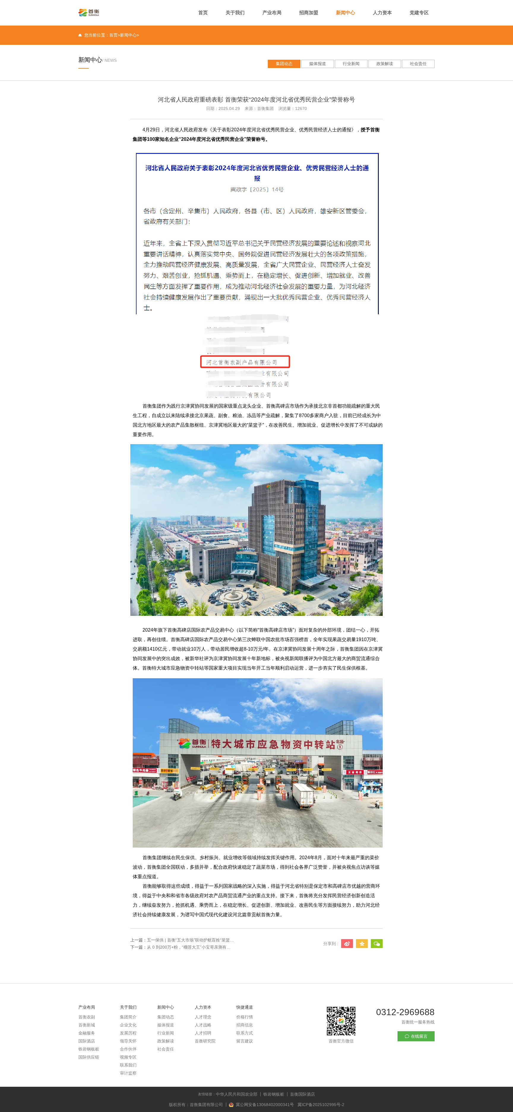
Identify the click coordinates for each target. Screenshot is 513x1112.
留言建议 (244, 1041)
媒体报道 (317, 63)
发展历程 (128, 1033)
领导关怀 (128, 1041)
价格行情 (244, 1017)
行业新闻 (351, 63)
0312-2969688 (405, 1012)
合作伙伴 (128, 1049)
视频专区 (128, 1057)
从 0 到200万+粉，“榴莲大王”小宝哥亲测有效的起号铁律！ (191, 947)
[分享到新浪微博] (347, 943)
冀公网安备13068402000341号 (265, 1104)
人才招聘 (203, 1033)
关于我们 (235, 12)
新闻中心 (345, 12)
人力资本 (382, 12)
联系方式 (244, 1033)
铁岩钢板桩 (88, 1049)
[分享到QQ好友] (362, 943)
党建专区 (419, 12)
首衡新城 (86, 1025)
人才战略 (203, 1025)
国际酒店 (86, 1041)
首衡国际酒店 (302, 1094)
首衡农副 (86, 1017)
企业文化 (128, 1025)
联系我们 (128, 1065)
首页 (203, 12)
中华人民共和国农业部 (236, 1094)
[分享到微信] (377, 943)
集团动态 (284, 63)
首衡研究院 (205, 1041)
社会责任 (418, 63)
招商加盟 (308, 12)
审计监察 (128, 1073)
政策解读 (384, 63)
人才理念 (203, 1017)
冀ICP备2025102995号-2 (320, 1104)
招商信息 (244, 1025)
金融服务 (86, 1033)
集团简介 (128, 1017)
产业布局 (271, 12)
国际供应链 (88, 1057)
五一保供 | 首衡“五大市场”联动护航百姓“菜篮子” (191, 940)
